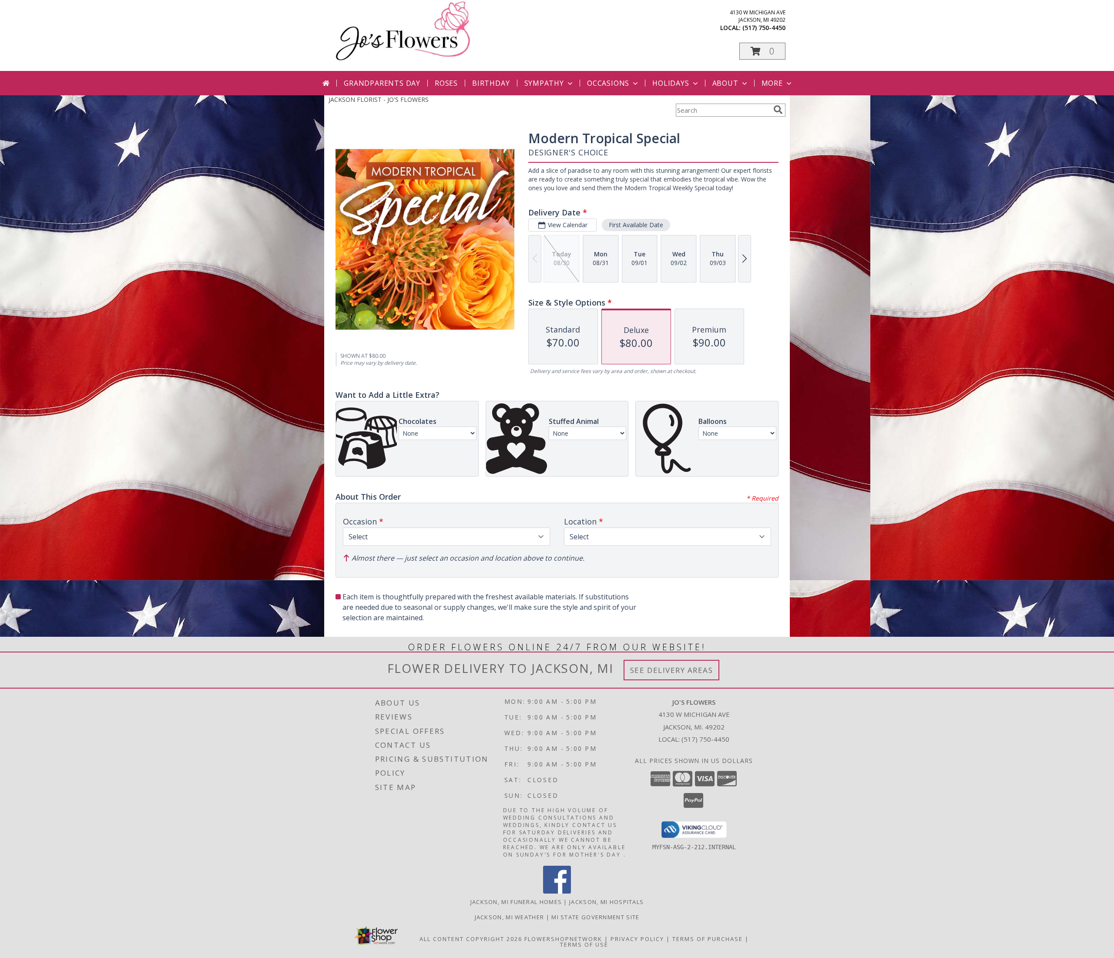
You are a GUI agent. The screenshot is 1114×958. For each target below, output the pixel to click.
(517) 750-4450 (763, 28)
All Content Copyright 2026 (470, 939)
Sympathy (544, 83)
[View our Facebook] (557, 891)
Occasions (608, 83)
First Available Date (636, 225)
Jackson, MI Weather (509, 917)
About (725, 83)
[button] (762, 51)
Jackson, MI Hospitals (606, 902)
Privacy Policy (637, 939)
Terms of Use (584, 944)
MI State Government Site (595, 917)
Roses (446, 83)
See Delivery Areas (671, 670)
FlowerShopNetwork (563, 939)
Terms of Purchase (707, 939)
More (772, 83)
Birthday (491, 83)
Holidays (670, 83)
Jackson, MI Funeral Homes (516, 902)
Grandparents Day (382, 83)
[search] (778, 109)
